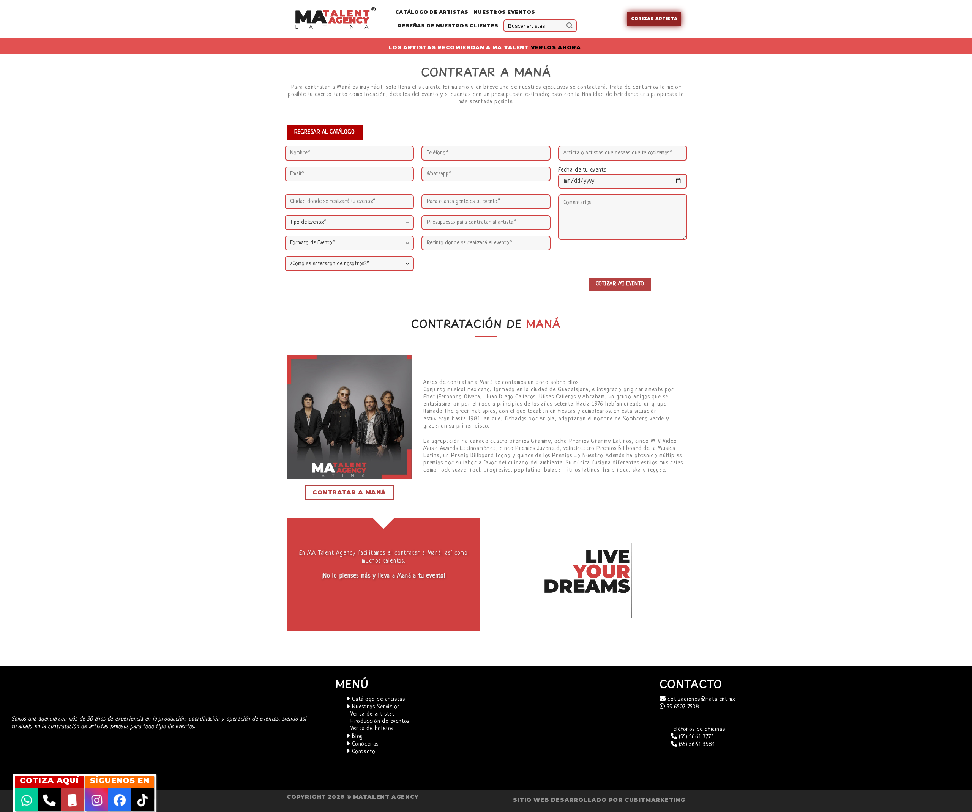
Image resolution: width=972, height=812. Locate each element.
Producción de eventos (379, 721)
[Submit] (569, 25)
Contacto (362, 752)
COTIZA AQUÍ (49, 780)
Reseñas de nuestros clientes (448, 25)
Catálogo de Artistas (431, 12)
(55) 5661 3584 (696, 744)
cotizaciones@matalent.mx (700, 699)
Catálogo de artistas (377, 699)
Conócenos (364, 744)
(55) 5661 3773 (695, 737)
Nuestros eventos (504, 12)
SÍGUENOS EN (120, 780)
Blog (356, 736)
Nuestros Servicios (374, 707)
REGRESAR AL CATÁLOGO (324, 132)
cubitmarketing (655, 799)
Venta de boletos (371, 728)
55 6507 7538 (682, 707)
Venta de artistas (372, 714)
